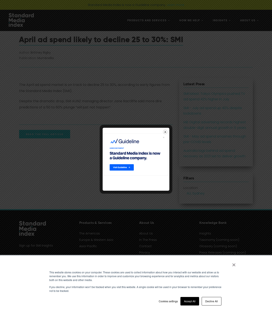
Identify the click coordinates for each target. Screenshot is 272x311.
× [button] (233, 263)
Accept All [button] (190, 301)
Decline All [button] (211, 301)
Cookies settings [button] (168, 301)
